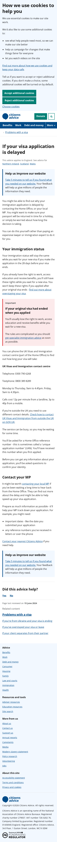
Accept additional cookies (19, 93)
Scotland (24, 164)
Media (5, 747)
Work (18, 125)
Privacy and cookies (11, 787)
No (11, 595)
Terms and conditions (13, 782)
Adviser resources (11, 702)
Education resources (12, 706)
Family (5, 675)
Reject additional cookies (19, 100)
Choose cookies (11, 106)
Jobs (4, 765)
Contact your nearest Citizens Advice (22, 541)
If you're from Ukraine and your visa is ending (27, 621)
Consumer (7, 666)
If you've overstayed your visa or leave (23, 627)
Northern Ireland (10, 164)
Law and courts (9, 680)
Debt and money (34, 125)
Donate (40, 116)
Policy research (9, 756)
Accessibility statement (13, 777)
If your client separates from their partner (25, 633)
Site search (7, 711)
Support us (7, 732)
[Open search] (51, 116)
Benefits (7, 125)
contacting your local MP (35, 483)
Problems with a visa (16, 132)
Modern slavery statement (15, 751)
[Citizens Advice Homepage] (11, 116)
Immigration (8, 685)
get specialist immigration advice (23, 337)
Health (5, 690)
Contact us (7, 728)
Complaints (7, 742)
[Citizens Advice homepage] (11, 799)
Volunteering (8, 761)
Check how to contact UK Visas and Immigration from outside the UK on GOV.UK (28, 418)
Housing (6, 671)
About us (6, 723)
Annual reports (9, 737)
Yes (4, 595)
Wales (33, 164)
